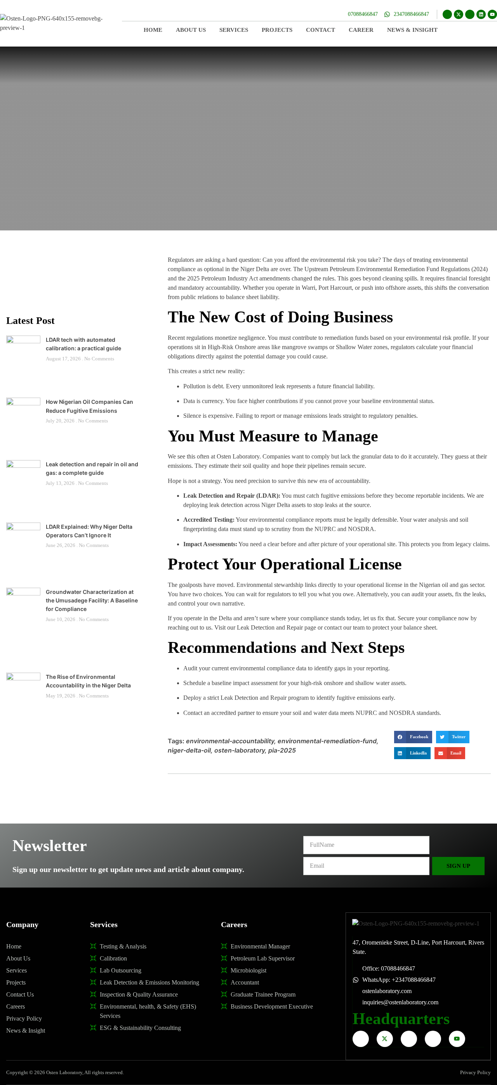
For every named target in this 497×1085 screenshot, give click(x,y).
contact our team (344, 627)
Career (361, 30)
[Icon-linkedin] (433, 1039)
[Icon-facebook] (447, 14)
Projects (277, 30)
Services (233, 30)
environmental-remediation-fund (327, 741)
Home (153, 30)
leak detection (226, 505)
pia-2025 (282, 750)
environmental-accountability (230, 741)
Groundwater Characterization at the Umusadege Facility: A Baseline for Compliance (92, 600)
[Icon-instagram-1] (469, 14)
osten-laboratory (239, 750)
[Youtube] (492, 14)
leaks (478, 594)
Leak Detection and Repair (270, 627)
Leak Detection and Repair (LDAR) (230, 495)
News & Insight (412, 30)
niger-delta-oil (189, 750)
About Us (191, 30)
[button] (413, 737)
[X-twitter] (458, 14)
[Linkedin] (481, 14)
